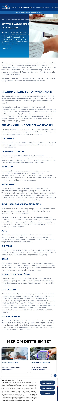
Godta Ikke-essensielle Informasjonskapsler (47, 382)
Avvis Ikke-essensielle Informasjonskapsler (47, 387)
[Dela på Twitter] (11, 48)
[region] (28, 389)
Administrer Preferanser (47, 392)
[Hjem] (6, 7)
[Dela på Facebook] (7, 48)
